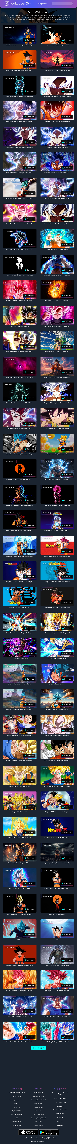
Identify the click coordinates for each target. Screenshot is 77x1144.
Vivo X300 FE (38, 1121)
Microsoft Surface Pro (60, 1098)
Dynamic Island (16, 1111)
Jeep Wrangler (38, 1093)
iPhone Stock (17, 1096)
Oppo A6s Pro (38, 1107)
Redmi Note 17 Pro (38, 1096)
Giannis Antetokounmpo (60, 1110)
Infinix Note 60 (17, 1125)
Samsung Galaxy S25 (17, 1114)
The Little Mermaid (60, 1102)
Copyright (45, 1138)
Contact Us (52, 1138)
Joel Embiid (60, 1125)
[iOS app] (28, 1132)
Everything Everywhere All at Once (60, 1093)
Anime (34, 15)
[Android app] (49, 1132)
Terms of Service (36, 1138)
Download (30, 40)
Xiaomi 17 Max (38, 1125)
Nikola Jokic (60, 1121)
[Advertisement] (38, 1068)
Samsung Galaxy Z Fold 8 (17, 1100)
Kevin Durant (60, 1114)
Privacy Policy (25, 1138)
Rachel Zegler (60, 1106)
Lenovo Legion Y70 (38, 1114)
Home (28, 4)
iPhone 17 (17, 1107)
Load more (38, 1048)
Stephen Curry (60, 1117)
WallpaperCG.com (17, 3)
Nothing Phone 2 (17, 1121)
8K (17, 1118)
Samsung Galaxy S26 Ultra (17, 1093)
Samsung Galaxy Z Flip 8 (38, 1100)
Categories (41, 4)
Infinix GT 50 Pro (38, 1103)
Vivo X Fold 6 (38, 1111)
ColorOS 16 (17, 1103)
